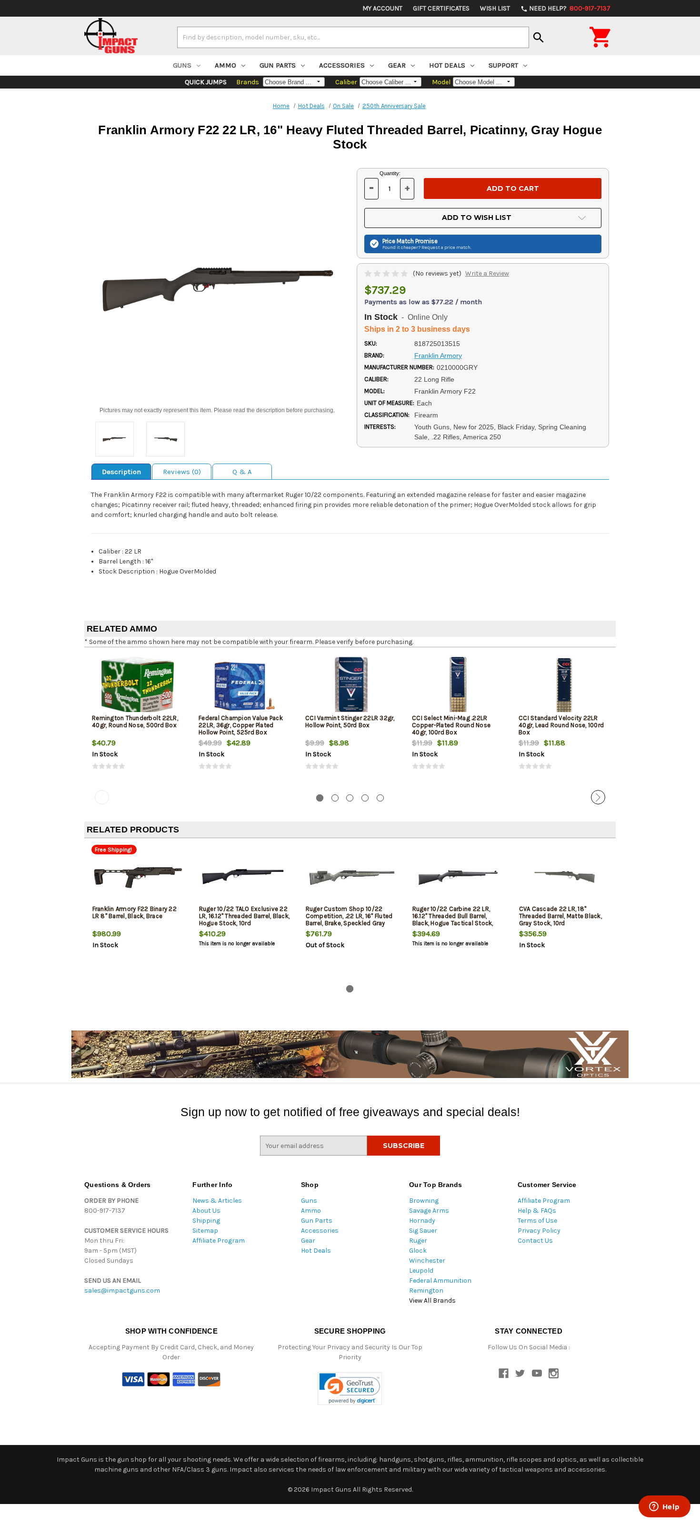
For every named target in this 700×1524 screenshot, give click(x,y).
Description (121, 471)
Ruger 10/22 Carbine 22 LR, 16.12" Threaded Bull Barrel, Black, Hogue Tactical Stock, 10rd (452, 919)
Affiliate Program (218, 1241)
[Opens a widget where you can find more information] (664, 1507)
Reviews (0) (182, 471)
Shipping (206, 1221)
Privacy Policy (539, 1231)
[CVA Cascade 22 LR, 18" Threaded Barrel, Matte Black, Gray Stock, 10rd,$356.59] (564, 877)
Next (598, 797)
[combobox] (353, 37)
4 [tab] (365, 798)
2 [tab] (335, 798)
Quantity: (390, 173)
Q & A (242, 471)
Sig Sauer (423, 1231)
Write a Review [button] (487, 273)
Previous (102, 797)
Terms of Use (537, 1221)
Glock (418, 1251)
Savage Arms (429, 1211)
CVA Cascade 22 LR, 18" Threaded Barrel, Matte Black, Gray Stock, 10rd (560, 916)
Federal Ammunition (440, 1281)
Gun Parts (278, 65)
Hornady (422, 1221)
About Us (206, 1211)
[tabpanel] (137, 720)
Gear (397, 65)
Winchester (427, 1261)
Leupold (421, 1271)
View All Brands (432, 1300)
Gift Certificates (441, 8)
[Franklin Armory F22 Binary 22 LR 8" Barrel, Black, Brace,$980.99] (137, 877)
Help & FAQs (537, 1211)
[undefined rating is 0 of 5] (387, 273)
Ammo (225, 65)
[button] (349, 1389)
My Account (382, 8)
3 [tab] (349, 798)
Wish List (495, 8)
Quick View (138, 686)
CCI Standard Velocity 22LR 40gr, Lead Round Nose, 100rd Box (561, 725)
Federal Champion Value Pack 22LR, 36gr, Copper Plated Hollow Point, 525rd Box (241, 725)
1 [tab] (319, 798)
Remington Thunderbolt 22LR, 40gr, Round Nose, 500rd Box (135, 721)
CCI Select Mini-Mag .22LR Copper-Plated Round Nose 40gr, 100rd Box (451, 725)
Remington (426, 1290)
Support (503, 65)
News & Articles (217, 1201)
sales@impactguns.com (122, 1290)
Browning (424, 1201)
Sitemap (205, 1231)
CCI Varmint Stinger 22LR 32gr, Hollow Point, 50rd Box (350, 721)
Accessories (342, 65)
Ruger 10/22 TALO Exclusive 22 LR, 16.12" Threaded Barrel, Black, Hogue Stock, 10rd (244, 916)
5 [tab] (380, 798)
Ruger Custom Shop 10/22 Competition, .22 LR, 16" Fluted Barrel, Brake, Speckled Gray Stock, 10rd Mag (349, 919)
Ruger (418, 1241)
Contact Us (535, 1241)
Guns (182, 65)
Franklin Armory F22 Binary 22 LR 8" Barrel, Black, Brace (134, 912)
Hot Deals (447, 65)
